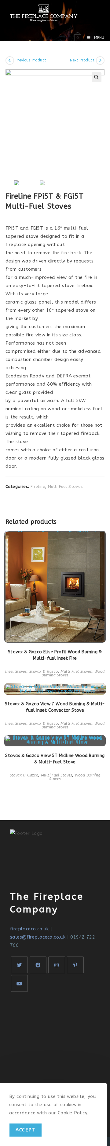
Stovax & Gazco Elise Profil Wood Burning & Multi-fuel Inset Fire (55, 655)
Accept (25, 1130)
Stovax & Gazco (43, 671)
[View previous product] (10, 60)
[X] (19, 965)
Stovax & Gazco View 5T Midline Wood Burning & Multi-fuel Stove (55, 759)
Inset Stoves (16, 671)
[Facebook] (38, 965)
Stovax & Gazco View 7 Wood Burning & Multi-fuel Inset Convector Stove (55, 707)
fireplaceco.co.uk (29, 929)
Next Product (82, 60)
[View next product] (100, 60)
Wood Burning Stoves (74, 777)
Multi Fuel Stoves (65, 486)
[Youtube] (19, 983)
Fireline (38, 486)
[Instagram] (56, 965)
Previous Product (31, 60)
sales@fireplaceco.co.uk (37, 937)
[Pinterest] (75, 965)
